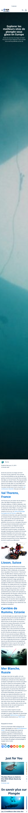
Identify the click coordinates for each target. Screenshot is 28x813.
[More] (23, 746)
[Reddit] (14, 746)
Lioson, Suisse (11, 562)
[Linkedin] (8, 746)
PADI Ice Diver (14, 715)
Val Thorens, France (10, 495)
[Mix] (17, 746)
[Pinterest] (11, 746)
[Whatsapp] (20, 746)
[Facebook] (2, 746)
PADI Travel (21, 717)
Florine (7, 462)
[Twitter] (5, 746)
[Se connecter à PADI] (26, 10)
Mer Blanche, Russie (10, 670)
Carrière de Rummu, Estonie (13, 610)
